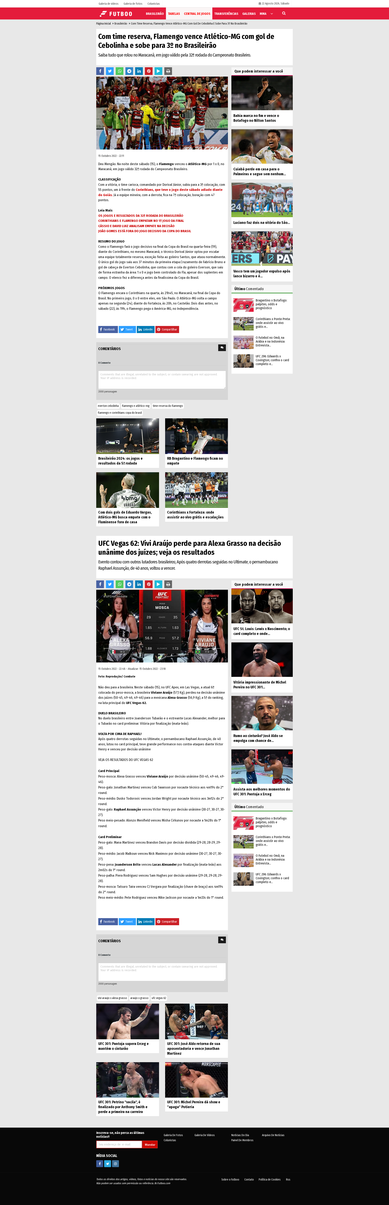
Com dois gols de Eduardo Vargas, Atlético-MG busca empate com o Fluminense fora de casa (125, 517)
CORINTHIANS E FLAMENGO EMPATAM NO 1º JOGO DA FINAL (141, 221)
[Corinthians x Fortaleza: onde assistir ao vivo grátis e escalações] (196, 489)
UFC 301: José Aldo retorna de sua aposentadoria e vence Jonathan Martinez (193, 1049)
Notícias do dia (240, 1135)
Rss (288, 1179)
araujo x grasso (139, 998)
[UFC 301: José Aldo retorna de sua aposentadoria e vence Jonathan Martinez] (196, 1021)
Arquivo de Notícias (273, 1135)
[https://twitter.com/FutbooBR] (107, 1163)
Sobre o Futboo (230, 1179)
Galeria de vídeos (204, 1135)
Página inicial (103, 23)
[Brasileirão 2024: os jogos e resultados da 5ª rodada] (127, 436)
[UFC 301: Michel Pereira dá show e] (196, 1079)
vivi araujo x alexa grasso (112, 998)
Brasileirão (120, 23)
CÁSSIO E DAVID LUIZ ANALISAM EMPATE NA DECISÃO (136, 226)
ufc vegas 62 (159, 998)
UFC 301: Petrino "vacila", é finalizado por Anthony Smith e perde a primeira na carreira (122, 1107)
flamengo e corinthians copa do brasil (120, 412)
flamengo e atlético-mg (136, 406)
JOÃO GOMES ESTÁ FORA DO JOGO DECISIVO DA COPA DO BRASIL (144, 231)
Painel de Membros (242, 1140)
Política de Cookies (270, 1179)
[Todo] (271, 13)
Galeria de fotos (173, 1135)
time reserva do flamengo (168, 406)
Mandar (150, 1144)
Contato (249, 1179)
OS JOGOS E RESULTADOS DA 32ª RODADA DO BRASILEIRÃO (140, 216)
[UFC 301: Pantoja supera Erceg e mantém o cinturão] (127, 1021)
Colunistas (170, 1140)
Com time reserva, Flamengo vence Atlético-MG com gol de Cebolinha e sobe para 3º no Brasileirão (189, 23)
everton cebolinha (108, 406)
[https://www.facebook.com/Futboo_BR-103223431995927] (99, 1163)
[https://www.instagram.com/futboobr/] (115, 1163)
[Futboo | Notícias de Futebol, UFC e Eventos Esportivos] (116, 13)
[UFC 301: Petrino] (127, 1079)
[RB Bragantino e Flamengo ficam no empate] (196, 436)
